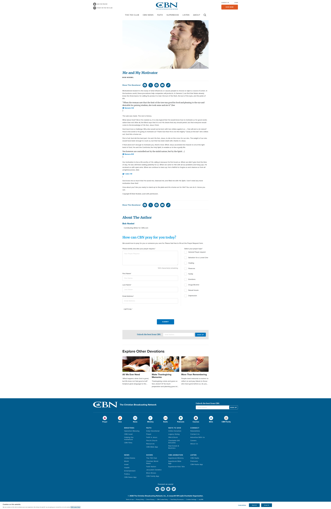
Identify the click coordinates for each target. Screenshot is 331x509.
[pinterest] (156, 85)
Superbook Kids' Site (176, 467)
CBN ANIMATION (175, 455)
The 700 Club (132, 14)
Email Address (127, 296)
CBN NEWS (148, 14)
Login (236, 3)
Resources (150, 444)
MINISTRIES (129, 428)
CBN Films (128, 443)
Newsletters (195, 431)
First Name (126, 274)
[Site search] (205, 16)
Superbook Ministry (176, 458)
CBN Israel (128, 434)
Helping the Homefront (128, 438)
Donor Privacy (150, 499)
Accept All (266, 505)
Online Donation (174, 431)
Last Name (126, 285)
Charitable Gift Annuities (174, 442)
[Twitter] (150, 85)
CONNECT (194, 428)
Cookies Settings (191, 499)
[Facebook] (145, 85)
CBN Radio (194, 458)
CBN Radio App (196, 464)
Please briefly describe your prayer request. (138, 249)
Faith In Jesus (151, 437)
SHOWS (149, 455)
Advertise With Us (197, 437)
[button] (128, 108)
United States (129, 458)
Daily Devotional (152, 431)
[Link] (168, 85)
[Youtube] (157, 489)
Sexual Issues (193, 290)
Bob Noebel (128, 77)
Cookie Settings (242, 505)
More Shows (151, 473)
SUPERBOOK (173, 14)
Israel (126, 464)
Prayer (148, 434)
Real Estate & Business (173, 447)
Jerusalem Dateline (153, 470)
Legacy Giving (174, 434)
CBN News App (130, 477)
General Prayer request (197, 252)
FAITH (160, 14)
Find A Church (151, 441)
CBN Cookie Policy (162, 499)
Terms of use (130, 499)
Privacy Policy (140, 499)
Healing (191, 263)
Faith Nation (151, 467)
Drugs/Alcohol (193, 285)
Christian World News (152, 462)
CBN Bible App (152, 447)
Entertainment (130, 471)
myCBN (201, 499)
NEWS (126, 455)
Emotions (191, 279)
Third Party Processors (177, 499)
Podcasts (194, 461)
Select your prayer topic (193, 249)
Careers (193, 441)
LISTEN (186, 14)
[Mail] (162, 85)
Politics (127, 474)
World (126, 461)
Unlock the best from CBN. (149, 334)
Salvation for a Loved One (198, 258)
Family (190, 274)
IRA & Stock (173, 437)
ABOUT (196, 14)
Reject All (254, 505)
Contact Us (225, 3)
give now (230, 7)
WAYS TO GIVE (174, 428)
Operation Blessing (131, 431)
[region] (165, 505)
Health (126, 468)
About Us (194, 444)
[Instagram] (168, 489)
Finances (191, 268)
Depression (192, 296)
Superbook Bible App (174, 462)
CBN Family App (152, 476)
